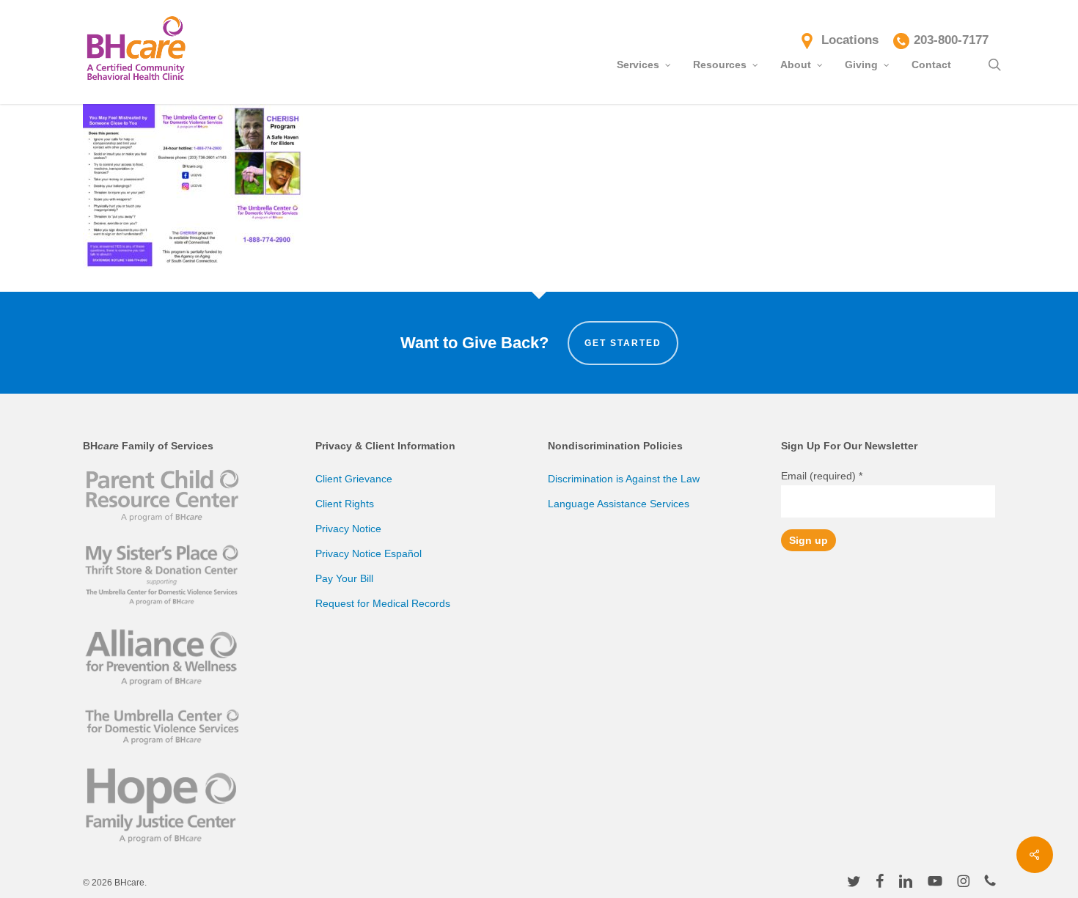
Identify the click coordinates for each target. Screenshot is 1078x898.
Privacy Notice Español (368, 553)
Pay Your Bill (344, 578)
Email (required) (821, 476)
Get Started (622, 343)
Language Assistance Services (618, 503)
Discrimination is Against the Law (624, 479)
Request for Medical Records (382, 603)
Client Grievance (353, 479)
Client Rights (344, 503)
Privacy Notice (348, 528)
